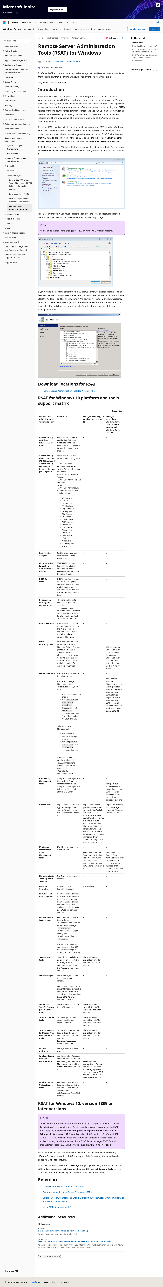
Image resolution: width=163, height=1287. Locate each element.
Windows (65, 38)
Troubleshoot (52, 38)
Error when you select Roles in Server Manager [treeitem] (19, 200)
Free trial (155, 29)
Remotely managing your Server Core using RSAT (66, 1192)
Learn (41, 38)
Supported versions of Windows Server (64, 61)
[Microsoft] (4, 22)
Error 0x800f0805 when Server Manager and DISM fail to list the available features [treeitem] (20, 185)
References (137, 60)
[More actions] (122, 38)
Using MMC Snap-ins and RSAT (57, 1207)
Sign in (157, 22)
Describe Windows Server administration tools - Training (63, 1231)
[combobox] (17, 41)
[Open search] (150, 22)
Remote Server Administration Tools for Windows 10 (68, 390)
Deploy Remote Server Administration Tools (64, 1186)
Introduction (138, 42)
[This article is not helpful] (156, 69)
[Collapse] (31, 36)
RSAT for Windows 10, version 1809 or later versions (145, 56)
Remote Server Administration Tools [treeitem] (18, 208)
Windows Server (78, 38)
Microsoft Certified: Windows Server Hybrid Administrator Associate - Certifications (75, 1241)
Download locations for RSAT (144, 46)
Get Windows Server (138, 29)
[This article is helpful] (153, 69)
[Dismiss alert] (158, 5)
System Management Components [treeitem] (16, 147)
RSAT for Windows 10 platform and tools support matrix (145, 50)
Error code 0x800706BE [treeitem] (19, 194)
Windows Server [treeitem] (12, 46)
